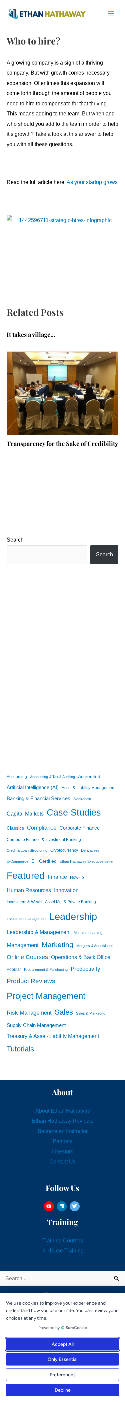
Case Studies (74, 813)
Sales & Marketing (90, 1013)
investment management (26, 919)
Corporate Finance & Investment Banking (44, 839)
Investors (62, 1151)
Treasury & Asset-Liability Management (53, 1036)
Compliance (41, 827)
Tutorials (20, 1049)
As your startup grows (92, 182)
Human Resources (29, 890)
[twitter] (75, 1206)
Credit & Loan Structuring (27, 850)
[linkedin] (62, 1206)
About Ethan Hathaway (62, 1111)
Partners (63, 1141)
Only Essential (62, 1359)
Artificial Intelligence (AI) (33, 787)
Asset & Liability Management (88, 787)
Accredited (89, 776)
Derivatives (90, 850)
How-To (77, 877)
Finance (57, 877)
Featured (26, 875)
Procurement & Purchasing (46, 969)
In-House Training (62, 1250)
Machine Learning (88, 933)
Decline (63, 1390)
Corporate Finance (79, 828)
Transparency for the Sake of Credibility (62, 443)
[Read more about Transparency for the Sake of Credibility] (62, 393)
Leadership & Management (39, 932)
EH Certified (44, 861)
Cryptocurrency (64, 850)
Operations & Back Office (80, 957)
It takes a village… (31, 334)
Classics (15, 828)
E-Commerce (17, 861)
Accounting (17, 776)
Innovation (66, 890)
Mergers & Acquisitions (94, 946)
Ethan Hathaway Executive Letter (87, 861)
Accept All (63, 1344)
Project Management (46, 996)
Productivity (85, 968)
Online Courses (27, 957)
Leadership (73, 916)
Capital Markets (25, 814)
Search (15, 540)
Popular (14, 969)
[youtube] (50, 1206)
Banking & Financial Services (38, 798)
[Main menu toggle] (110, 13)
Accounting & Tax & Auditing (52, 777)
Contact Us (62, 1161)
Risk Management (29, 1012)
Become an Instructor (63, 1131)
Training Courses (62, 1240)
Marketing (57, 944)
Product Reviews (31, 981)
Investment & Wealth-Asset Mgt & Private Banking (51, 902)
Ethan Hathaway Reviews (62, 1121)
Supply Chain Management (36, 1025)
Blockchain (82, 799)
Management (23, 945)
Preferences (63, 1375)
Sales (64, 1012)
